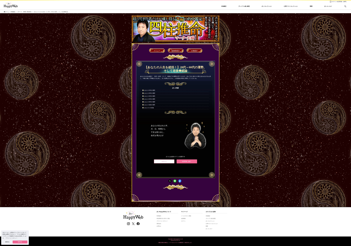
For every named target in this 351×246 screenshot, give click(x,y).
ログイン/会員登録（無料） (339, 1)
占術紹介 (194, 51)
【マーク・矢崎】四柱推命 (24, 11)
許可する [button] (20, 241)
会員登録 (187, 161)
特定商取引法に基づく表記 (163, 218)
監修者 (176, 51)
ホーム (6, 11)
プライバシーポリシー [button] (11, 238)
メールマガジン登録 (186, 216)
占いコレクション (267, 6)
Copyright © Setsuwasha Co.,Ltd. (175, 239)
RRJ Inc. (178, 240)
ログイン (164, 161)
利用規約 (159, 216)
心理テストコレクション (291, 6)
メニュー (157, 51)
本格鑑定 (223, 6)
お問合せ (159, 226)
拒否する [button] (7, 241)
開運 (311, 6)
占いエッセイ (328, 6)
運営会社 (159, 223)
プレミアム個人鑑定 (244, 6)
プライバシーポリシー (162, 221)
